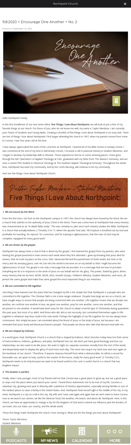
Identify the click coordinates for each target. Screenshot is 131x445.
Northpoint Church (65, 3)
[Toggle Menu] (125, 4)
